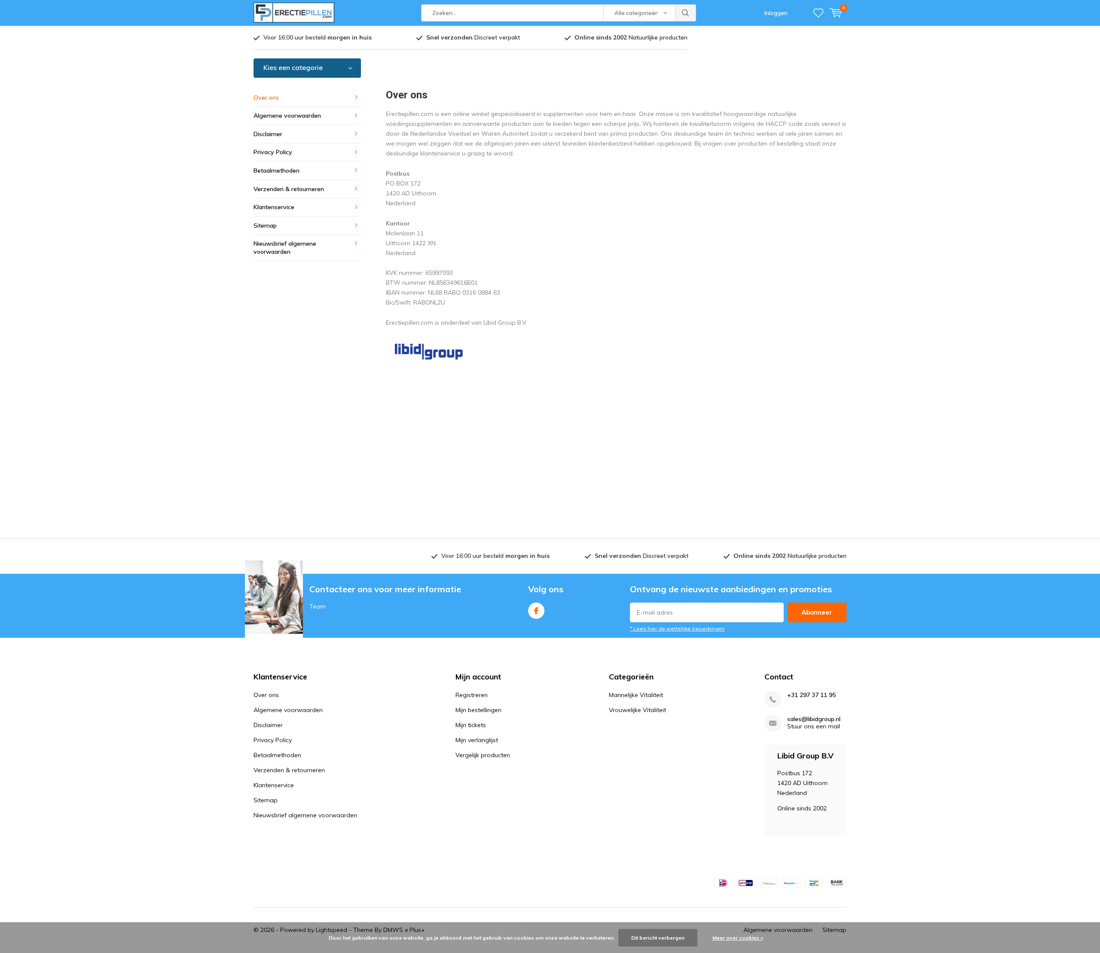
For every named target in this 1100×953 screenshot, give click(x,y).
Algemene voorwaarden (287, 115)
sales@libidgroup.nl (813, 719)
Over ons (266, 97)
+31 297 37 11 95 (811, 695)
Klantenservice (274, 207)
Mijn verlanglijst (476, 740)
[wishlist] (818, 13)
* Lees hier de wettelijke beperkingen (677, 628)
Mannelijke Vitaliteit (636, 695)
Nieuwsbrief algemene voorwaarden (285, 248)
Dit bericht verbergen (657, 938)
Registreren (471, 695)
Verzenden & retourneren (289, 189)
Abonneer (816, 612)
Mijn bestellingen (478, 710)
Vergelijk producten (482, 755)
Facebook (536, 611)
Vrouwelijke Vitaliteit (637, 710)
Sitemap (265, 225)
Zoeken (685, 12)
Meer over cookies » (737, 938)
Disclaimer (268, 134)
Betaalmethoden (276, 170)
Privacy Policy (273, 152)
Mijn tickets (470, 725)
